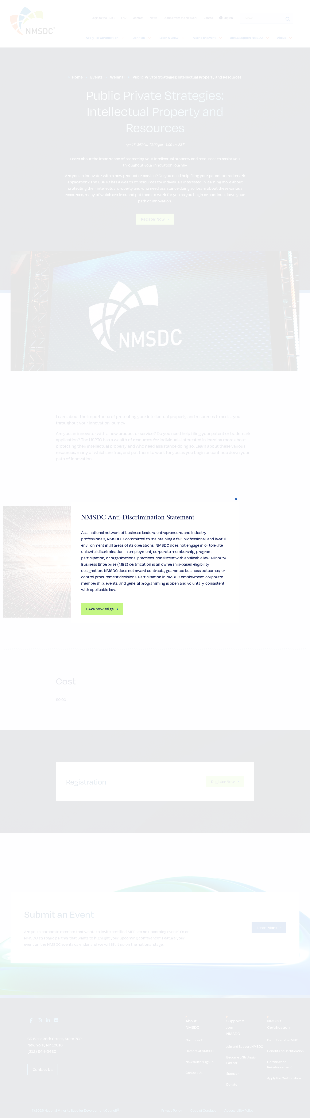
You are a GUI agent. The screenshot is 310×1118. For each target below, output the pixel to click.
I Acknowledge (100, 608)
